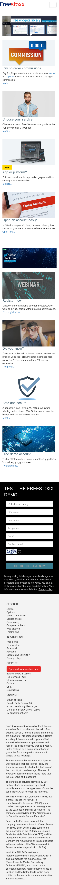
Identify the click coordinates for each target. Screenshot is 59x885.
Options (11, 612)
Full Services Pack (16, 676)
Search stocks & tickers (19, 673)
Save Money (13, 622)
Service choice (14, 618)
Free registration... (12, 312)
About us (11, 651)
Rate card (12, 648)
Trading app (13, 631)
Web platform (13, 628)
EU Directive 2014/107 (18, 654)
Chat (9, 686)
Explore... (7, 183)
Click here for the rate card (33, 791)
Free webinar (13, 645)
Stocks (10, 608)
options (11, 76)
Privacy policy (45, 589)
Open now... (8, 231)
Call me (10, 683)
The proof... (8, 366)
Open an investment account (24, 669)
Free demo (12, 641)
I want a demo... (10, 465)
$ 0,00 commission (16, 615)
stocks (52, 73)
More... (6, 83)
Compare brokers (16, 625)
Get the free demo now (29, 566)
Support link (13, 690)
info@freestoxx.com (17, 680)
